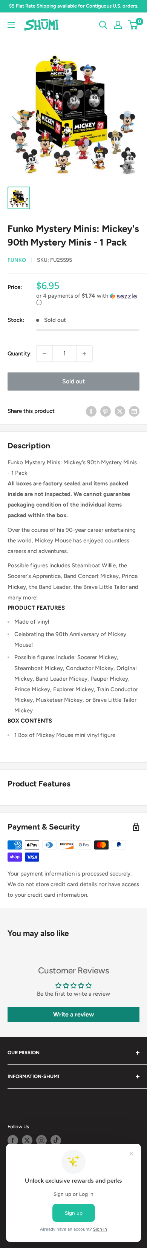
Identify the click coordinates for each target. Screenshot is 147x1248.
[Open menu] (11, 25)
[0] (133, 24)
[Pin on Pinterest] (105, 411)
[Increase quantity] (84, 353)
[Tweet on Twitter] (120, 411)
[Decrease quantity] (44, 353)
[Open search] (103, 25)
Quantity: (20, 353)
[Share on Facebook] (91, 411)
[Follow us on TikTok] (56, 1140)
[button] (87, 299)
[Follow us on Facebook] (13, 1140)
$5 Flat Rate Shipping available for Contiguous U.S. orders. (73, 6)
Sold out (73, 381)
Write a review (73, 1014)
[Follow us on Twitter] (27, 1140)
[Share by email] (134, 411)
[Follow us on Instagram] (41, 1140)
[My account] (118, 25)
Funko (17, 260)
